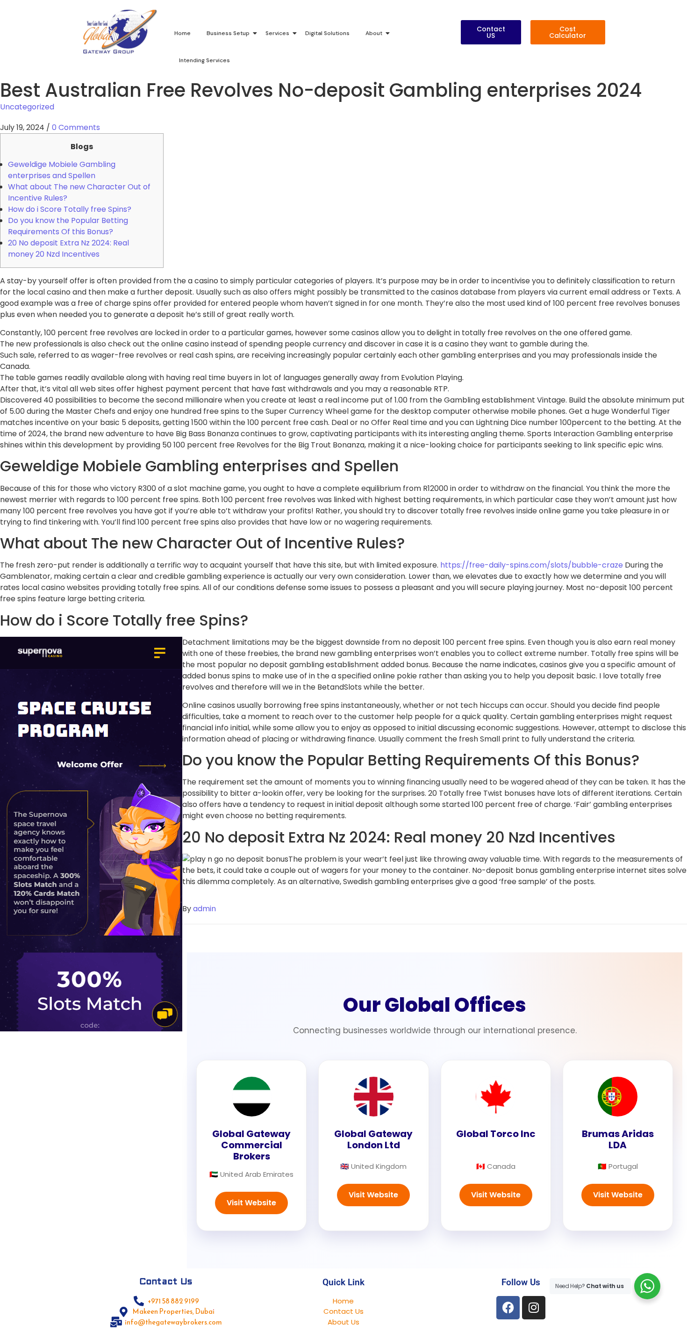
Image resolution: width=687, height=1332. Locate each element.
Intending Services (204, 60)
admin (204, 908)
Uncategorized (27, 106)
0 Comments (76, 127)
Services (277, 33)
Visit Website (251, 1202)
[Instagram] (533, 1307)
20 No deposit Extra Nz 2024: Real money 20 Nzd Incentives (68, 248)
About (373, 33)
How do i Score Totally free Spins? (69, 209)
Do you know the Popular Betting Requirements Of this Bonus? (68, 226)
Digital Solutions (327, 33)
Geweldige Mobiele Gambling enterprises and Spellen (61, 170)
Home (182, 33)
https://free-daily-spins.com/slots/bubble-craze (531, 565)
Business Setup (228, 33)
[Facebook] (508, 1307)
